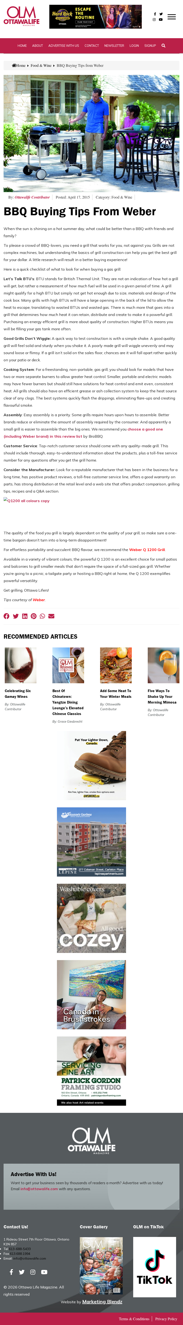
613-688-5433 (20, 1249)
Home (22, 45)
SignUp (150, 45)
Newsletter (114, 45)
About (37, 45)
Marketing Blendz (102, 1301)
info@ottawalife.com (39, 1189)
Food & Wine (41, 65)
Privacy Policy (166, 1318)
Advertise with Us (63, 45)
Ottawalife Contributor (32, 197)
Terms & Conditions (134, 1318)
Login (134, 45)
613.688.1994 (20, 1253)
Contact (92, 45)
